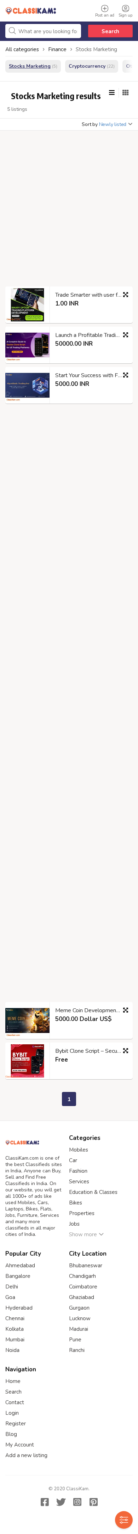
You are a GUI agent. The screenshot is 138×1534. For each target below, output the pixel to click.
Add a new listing (26, 1455)
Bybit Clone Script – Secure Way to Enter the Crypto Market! (91, 1051)
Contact (14, 1402)
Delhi (11, 1287)
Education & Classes (93, 1192)
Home (13, 1381)
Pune (75, 1339)
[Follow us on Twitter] (60, 1501)
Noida (12, 1350)
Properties (81, 1213)
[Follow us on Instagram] (77, 1501)
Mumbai (14, 1339)
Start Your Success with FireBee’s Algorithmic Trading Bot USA (91, 375)
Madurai (78, 1329)
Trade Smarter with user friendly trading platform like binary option (91, 295)
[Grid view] (126, 93)
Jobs (74, 1224)
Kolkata (14, 1329)
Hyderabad (19, 1308)
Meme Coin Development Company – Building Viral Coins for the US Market (91, 1010)
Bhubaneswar (85, 1265)
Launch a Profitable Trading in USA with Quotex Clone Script (91, 335)
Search (110, 31)
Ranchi (77, 1350)
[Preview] (126, 295)
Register (15, 1423)
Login (12, 1413)
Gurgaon (79, 1308)
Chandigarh (82, 1276)
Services (79, 1181)
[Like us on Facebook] (44, 1501)
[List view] (112, 93)
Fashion (78, 1171)
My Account (19, 1445)
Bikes (75, 1203)
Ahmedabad (20, 1265)
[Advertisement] (69, 210)
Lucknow (80, 1318)
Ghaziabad (81, 1297)
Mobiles (78, 1150)
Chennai (14, 1318)
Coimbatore (83, 1287)
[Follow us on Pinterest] (93, 1501)
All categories (22, 49)
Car (73, 1160)
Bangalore (17, 1276)
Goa (10, 1297)
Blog (11, 1434)
